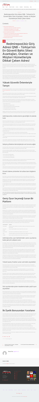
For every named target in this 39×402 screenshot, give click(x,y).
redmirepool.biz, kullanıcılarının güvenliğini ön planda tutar (12, 27)
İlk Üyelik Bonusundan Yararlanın (8, 37)
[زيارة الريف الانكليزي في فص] (34, 375)
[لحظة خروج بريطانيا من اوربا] (34, 372)
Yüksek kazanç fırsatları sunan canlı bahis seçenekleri (11, 34)
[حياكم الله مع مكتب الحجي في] (31, 375)
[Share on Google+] (6, 336)
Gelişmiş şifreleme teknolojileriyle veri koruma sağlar (11, 29)
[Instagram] (7, 380)
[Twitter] (4, 380)
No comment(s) (22, 20)
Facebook (17, 375)
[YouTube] (19, 393)
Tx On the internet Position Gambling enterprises (27, 344)
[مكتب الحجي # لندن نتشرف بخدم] (28, 375)
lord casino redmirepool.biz (6, 90)
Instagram (17, 374)
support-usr (18, 20)
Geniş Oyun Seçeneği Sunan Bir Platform (9, 32)
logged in (7, 363)
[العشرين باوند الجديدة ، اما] (28, 372)
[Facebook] (16, 393)
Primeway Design (25, 396)
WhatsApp (32, 1)
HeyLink (16, 379)
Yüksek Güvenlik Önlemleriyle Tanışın (8, 26)
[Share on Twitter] (4, 336)
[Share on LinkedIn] (7, 336)
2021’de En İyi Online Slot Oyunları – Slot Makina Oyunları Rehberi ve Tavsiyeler (11, 345)
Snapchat (17, 373)
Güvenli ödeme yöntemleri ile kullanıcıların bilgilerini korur (12, 30)
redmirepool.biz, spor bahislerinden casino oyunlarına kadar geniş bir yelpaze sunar (16, 33)
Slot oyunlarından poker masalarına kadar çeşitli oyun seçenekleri (13, 36)
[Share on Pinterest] (9, 336)
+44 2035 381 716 (19, 371)
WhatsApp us (17, 372)
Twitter (16, 376)
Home (3, 9)
